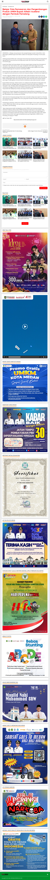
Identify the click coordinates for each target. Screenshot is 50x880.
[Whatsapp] (46, 17)
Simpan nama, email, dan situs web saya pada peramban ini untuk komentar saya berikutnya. (23, 185)
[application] (25, 326)
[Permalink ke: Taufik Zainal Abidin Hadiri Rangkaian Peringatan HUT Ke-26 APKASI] (10, 154)
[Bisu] (43, 357)
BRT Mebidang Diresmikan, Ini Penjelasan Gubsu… (39, 148)
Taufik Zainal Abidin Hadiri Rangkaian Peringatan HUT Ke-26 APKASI (9, 160)
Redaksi (25, 878)
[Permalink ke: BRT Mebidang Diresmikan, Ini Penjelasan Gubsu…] (40, 141)
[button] (25, 326)
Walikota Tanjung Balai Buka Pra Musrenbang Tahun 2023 (12, 131)
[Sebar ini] (39, 17)
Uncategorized (5, 17)
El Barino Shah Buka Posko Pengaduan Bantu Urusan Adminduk (39, 160)
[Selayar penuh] (45, 357)
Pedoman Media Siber (32, 878)
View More (25, 223)
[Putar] (4, 357)
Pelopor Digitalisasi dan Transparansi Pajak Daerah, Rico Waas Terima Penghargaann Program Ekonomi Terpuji (10, 148)
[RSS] (25, 126)
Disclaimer (41, 878)
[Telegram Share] (44, 17)
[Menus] (3, 1)
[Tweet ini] (42, 17)
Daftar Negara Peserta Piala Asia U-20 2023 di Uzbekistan (37, 131)
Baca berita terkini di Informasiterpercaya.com (25, 119)
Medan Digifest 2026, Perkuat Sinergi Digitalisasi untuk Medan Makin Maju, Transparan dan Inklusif (25, 148)
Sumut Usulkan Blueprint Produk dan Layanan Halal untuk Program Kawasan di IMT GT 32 (25, 160)
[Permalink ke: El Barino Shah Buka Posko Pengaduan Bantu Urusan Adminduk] (40, 154)
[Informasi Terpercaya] (25, 1)
